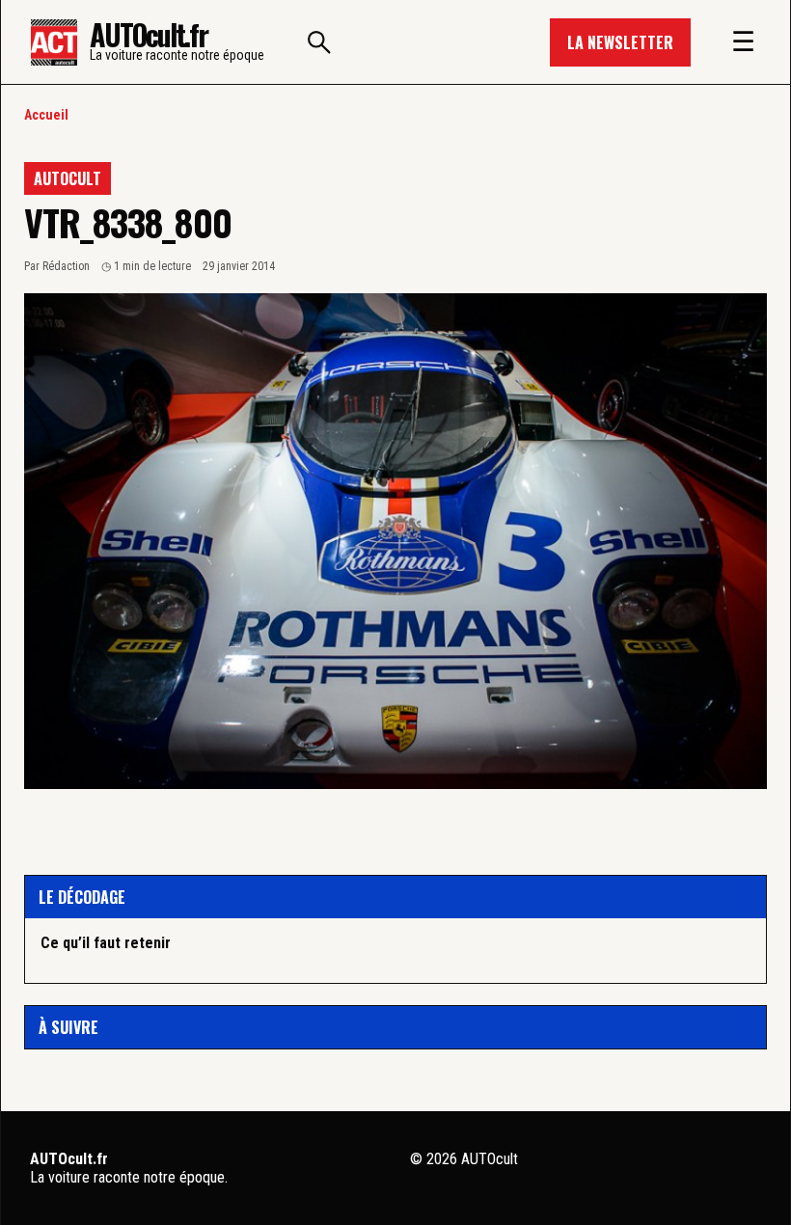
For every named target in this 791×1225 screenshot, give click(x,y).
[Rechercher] (319, 42)
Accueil (46, 115)
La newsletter (620, 42)
